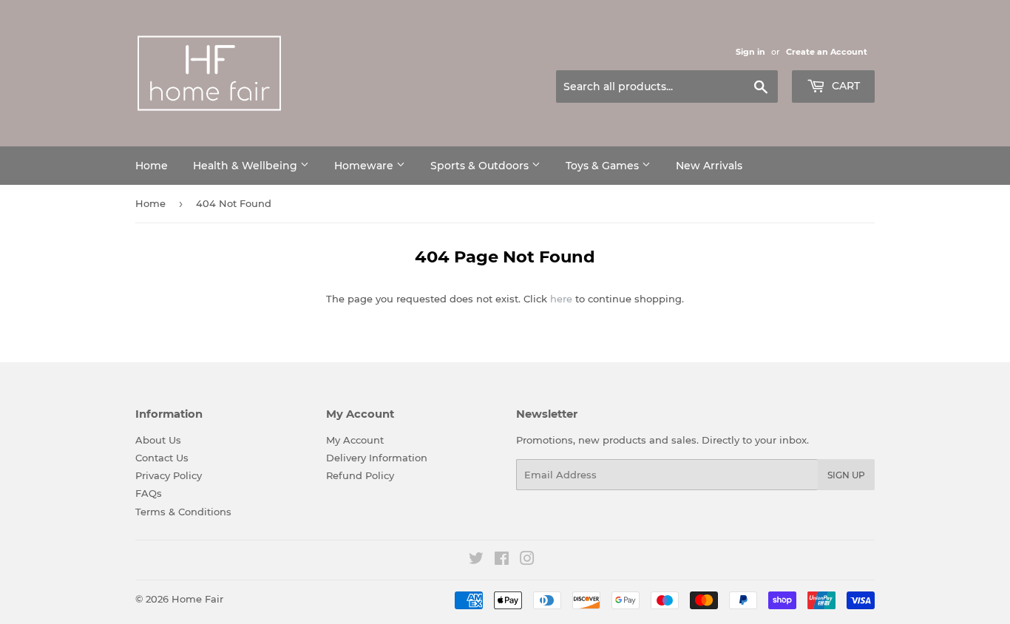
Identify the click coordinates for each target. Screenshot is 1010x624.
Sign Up (846, 475)
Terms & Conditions (183, 512)
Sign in (750, 52)
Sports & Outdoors (481, 165)
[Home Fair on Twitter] (476, 560)
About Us (158, 440)
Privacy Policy (168, 475)
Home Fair (197, 599)
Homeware (365, 165)
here (561, 299)
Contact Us (162, 458)
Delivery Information (376, 458)
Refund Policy (360, 475)
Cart (844, 85)
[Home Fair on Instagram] (527, 560)
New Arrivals (709, 165)
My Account (355, 440)
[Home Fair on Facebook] (501, 560)
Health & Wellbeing (246, 165)
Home (151, 165)
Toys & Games (604, 165)
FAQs (148, 493)
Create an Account (826, 52)
